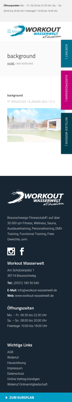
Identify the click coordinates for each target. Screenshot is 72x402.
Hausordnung (16, 363)
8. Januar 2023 (38, 101)
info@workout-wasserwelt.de (37, 290)
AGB (10, 352)
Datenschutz (15, 373)
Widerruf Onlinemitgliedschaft (27, 384)
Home (11, 63)
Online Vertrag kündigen (23, 379)
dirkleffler (18, 101)
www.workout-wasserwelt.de (34, 296)
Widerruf (13, 357)
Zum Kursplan (21, 397)
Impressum (14, 368)
